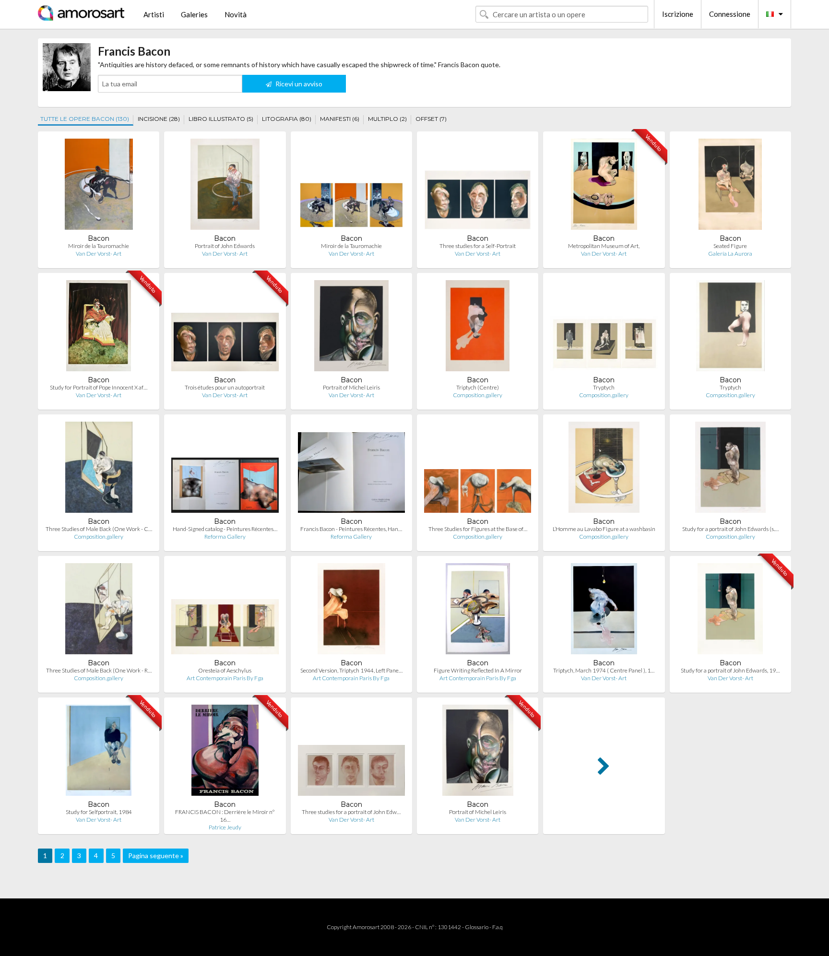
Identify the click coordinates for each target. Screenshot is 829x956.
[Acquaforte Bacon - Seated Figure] (730, 186)
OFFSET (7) (431, 118)
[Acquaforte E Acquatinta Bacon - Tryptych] (603, 327)
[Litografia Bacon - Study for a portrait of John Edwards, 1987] (730, 610)
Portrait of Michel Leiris (351, 387)
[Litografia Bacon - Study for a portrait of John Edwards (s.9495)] (730, 469)
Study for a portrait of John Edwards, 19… (730, 670)
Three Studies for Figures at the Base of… (477, 528)
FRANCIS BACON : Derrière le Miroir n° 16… (224, 815)
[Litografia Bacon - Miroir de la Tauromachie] (99, 186)
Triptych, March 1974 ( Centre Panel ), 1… (603, 670)
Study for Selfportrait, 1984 (99, 811)
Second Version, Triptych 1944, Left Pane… (351, 670)
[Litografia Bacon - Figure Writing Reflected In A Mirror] (478, 610)
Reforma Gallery (225, 536)
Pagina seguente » (155, 855)
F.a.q (497, 927)
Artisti (153, 14)
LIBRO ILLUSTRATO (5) (221, 118)
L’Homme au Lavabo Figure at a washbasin (604, 528)
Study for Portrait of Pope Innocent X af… (98, 387)
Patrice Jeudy (225, 827)
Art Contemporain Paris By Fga (225, 678)
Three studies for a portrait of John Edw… (351, 811)
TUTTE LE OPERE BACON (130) (84, 118)
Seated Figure (730, 245)
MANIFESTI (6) (339, 118)
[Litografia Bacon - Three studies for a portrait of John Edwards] (351, 752)
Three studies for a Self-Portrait (477, 245)
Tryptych (604, 387)
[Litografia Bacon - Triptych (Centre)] (477, 327)
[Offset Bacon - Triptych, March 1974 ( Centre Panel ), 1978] (604, 610)
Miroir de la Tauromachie (98, 245)
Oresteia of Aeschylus (224, 670)
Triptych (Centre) (477, 387)
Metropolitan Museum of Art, (604, 245)
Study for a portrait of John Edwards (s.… (730, 528)
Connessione (729, 14)
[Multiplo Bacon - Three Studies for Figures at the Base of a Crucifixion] (477, 469)
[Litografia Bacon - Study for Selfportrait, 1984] (98, 752)
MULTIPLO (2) (387, 118)
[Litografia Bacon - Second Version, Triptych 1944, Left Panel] (351, 610)
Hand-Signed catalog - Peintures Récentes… (225, 528)
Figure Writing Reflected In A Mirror (478, 670)
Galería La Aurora (730, 253)
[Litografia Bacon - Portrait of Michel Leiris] (351, 327)
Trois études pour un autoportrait (225, 387)
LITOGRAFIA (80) (286, 118)
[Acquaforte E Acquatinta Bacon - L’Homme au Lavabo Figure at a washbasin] (603, 469)
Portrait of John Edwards (225, 245)
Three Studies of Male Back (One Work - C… (99, 528)
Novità (236, 14)
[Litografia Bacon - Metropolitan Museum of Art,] (604, 186)
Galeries (194, 14)
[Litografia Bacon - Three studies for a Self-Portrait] (477, 186)
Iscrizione (677, 14)
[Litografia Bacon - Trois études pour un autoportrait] (224, 327)
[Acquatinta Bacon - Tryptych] (730, 327)
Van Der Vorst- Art (98, 253)
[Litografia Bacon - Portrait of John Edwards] (225, 186)
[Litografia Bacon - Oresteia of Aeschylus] (224, 610)
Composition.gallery (477, 395)
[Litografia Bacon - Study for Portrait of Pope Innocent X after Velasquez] (98, 327)
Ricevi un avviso (298, 84)
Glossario (476, 927)
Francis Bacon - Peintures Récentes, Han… (351, 528)
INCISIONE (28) (159, 118)
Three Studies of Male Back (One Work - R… (99, 670)
